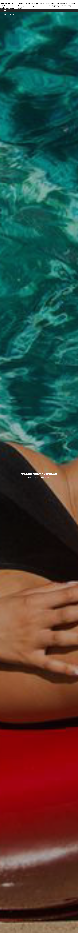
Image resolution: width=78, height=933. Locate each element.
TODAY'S (37, 477)
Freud (30, 477)
